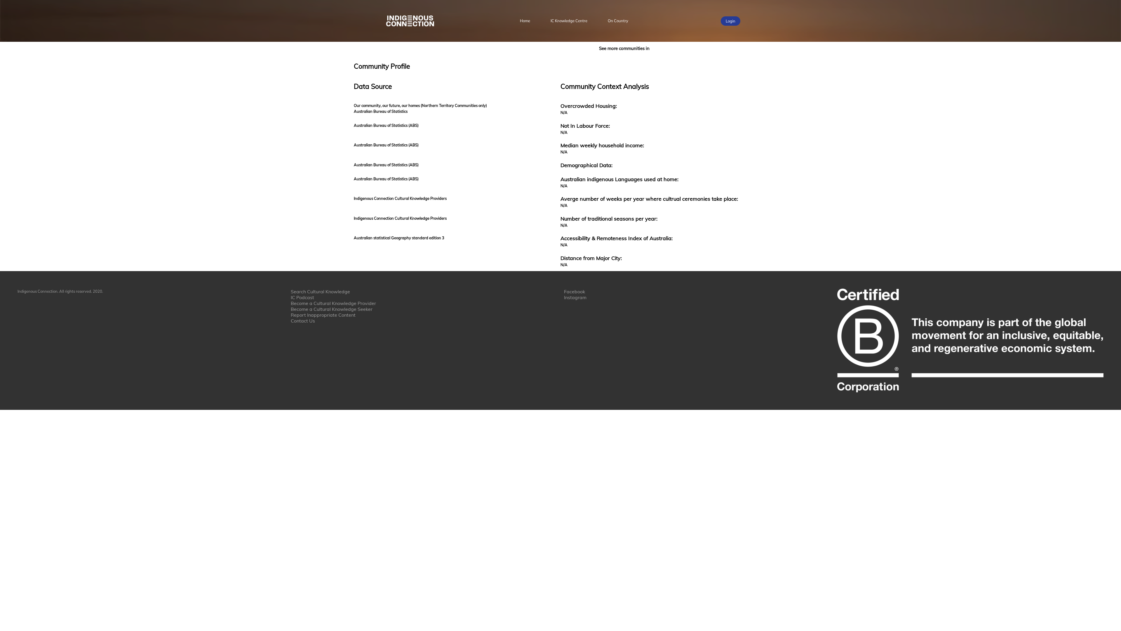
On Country (618, 20)
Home (525, 20)
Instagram (575, 297)
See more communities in (624, 48)
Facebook (574, 291)
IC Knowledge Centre (569, 20)
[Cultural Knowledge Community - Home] (410, 21)
